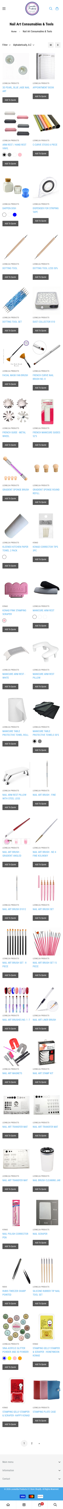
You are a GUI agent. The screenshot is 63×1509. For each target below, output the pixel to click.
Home (14, 31)
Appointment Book (43, 87)
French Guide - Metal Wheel (14, 434)
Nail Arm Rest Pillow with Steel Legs (14, 796)
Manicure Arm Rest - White (13, 676)
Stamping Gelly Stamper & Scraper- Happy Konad (16, 1413)
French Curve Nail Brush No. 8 (43, 377)
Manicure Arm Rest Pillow (43, 676)
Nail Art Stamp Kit (43, 1073)
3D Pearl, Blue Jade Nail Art (16, 89)
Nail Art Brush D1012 (14, 909)
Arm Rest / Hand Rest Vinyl (14, 146)
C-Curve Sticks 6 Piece (45, 144)
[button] (57, 8)
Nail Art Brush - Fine (44, 794)
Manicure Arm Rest (43, 610)
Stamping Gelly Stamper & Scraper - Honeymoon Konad (46, 1352)
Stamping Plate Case (44, 1411)
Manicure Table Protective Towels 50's (46, 733)
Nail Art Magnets (12, 1073)
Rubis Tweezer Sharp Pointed (14, 1293)
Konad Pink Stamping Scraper (14, 612)
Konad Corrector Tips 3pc (45, 548)
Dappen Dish (9, 208)
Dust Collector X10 (44, 321)
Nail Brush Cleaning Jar (46, 1180)
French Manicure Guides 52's (46, 434)
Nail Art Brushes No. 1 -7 (16, 1019)
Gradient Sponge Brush (15, 489)
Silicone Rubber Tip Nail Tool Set (46, 1293)
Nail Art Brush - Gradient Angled (11, 854)
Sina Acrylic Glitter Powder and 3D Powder (15, 1350)
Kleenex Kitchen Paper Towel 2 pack (15, 548)
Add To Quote (10, 100)
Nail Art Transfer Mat (15, 1126)
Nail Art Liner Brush (44, 1019)
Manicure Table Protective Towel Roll (15, 733)
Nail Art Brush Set (43, 909)
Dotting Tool (9, 268)
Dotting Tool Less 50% (45, 268)
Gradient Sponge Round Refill (46, 491)
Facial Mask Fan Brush (15, 375)
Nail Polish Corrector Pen (15, 1235)
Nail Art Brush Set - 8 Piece (14, 964)
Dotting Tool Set (12, 321)
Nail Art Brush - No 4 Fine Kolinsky (44, 854)
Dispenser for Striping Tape (46, 210)
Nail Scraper (40, 1233)
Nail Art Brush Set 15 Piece (45, 964)
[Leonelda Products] (31, 8)
